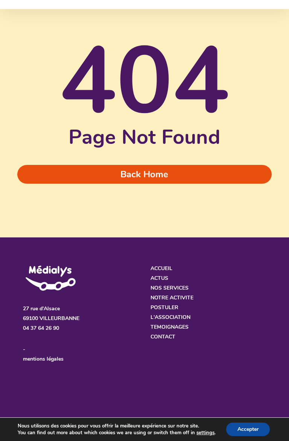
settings (205, 432)
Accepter (248, 429)
